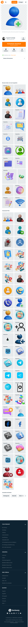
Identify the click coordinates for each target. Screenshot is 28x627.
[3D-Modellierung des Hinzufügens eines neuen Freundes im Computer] (8, 415)
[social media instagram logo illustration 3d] (8, 290)
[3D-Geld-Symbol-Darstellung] (6, 276)
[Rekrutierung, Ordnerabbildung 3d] (8, 235)
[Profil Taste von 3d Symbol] (8, 548)
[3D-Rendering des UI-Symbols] (8, 211)
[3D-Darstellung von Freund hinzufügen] (8, 584)
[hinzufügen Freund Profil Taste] (8, 535)
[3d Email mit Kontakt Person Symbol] (8, 378)
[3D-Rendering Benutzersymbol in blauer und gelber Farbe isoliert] (8, 90)
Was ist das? (13, 55)
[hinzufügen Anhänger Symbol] (8, 560)
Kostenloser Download (14, 44)
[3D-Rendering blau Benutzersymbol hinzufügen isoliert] (8, 511)
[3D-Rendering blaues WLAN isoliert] (8, 314)
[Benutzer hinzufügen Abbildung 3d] (8, 402)
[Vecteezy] (2, 2)
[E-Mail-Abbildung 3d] (8, 175)
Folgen (23, 39)
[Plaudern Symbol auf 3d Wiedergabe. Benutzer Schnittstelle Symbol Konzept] (8, 596)
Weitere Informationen (8, 58)
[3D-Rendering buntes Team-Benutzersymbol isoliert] (8, 102)
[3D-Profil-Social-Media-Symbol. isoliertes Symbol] (8, 187)
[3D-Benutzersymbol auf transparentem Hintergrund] (8, 223)
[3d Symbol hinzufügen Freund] (8, 366)
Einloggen (21, 2)
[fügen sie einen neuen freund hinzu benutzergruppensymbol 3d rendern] (16, 275)
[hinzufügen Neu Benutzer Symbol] (8, 390)
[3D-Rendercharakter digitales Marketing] (8, 199)
